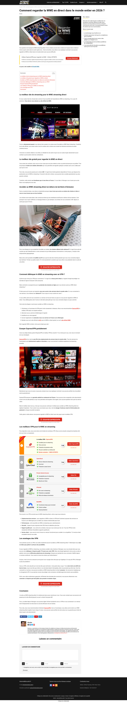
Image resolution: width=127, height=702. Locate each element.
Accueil (20, 6)
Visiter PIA (73, 475)
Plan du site (51, 695)
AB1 (40, 320)
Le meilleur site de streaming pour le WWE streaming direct (35, 76)
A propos (63, 695)
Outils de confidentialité (53, 2)
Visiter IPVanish (73, 489)
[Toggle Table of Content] (53, 73)
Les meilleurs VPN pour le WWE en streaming (32, 85)
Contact (66, 695)
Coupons (81, 2)
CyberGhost (40, 458)
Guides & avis (73, 2)
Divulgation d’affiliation (74, 695)
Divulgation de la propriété (84, 695)
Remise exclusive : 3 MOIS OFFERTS (48, 452)
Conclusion (23, 89)
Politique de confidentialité (42, 695)
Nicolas (20, 13)
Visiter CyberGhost (73, 460)
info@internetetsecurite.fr (27, 684)
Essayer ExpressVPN (51, 267)
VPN (24, 6)
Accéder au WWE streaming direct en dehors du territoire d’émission (37, 80)
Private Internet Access (43, 473)
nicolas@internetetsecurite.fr (60, 633)
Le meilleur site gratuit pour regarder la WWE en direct (34, 78)
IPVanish (39, 487)
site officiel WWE (65, 320)
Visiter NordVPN (73, 504)
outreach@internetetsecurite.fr (36, 687)
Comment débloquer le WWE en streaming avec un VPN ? (35, 82)
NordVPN (39, 502)
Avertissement (57, 695)
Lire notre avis (73, 447)
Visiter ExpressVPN (73, 444)
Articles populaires (91, 2)
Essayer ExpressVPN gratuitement (29, 83)
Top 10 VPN (65, 2)
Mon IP (101, 2)
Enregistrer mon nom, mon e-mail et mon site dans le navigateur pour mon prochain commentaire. (48, 667)
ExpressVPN (75, 308)
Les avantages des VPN (26, 87)
